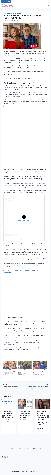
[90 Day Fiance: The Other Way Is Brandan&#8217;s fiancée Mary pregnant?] (40, 365)
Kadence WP (36, 471)
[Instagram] (7, 457)
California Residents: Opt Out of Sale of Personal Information (25, 451)
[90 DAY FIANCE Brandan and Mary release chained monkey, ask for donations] (25, 365)
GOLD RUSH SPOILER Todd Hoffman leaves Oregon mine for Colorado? (8, 415)
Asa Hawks (7, 20)
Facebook (5, 349)
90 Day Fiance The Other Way (10, 13)
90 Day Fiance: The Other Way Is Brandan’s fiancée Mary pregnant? (40, 371)
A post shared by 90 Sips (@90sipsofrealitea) (24, 239)
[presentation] (8, 404)
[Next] (48, 416)
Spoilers (19, 13)
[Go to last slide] (3, 416)
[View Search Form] (14, 5)
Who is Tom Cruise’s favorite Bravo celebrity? (12, 385)
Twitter (41, 348)
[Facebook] (2, 457)
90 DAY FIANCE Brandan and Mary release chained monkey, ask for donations (24, 371)
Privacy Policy (6, 1)
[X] (5, 457)
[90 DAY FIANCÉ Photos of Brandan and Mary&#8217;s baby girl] (10, 365)
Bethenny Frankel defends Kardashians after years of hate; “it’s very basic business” (38, 386)
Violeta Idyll (40, 427)
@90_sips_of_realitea (8, 190)
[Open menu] (48, 5)
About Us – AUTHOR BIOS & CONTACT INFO (29, 448)
